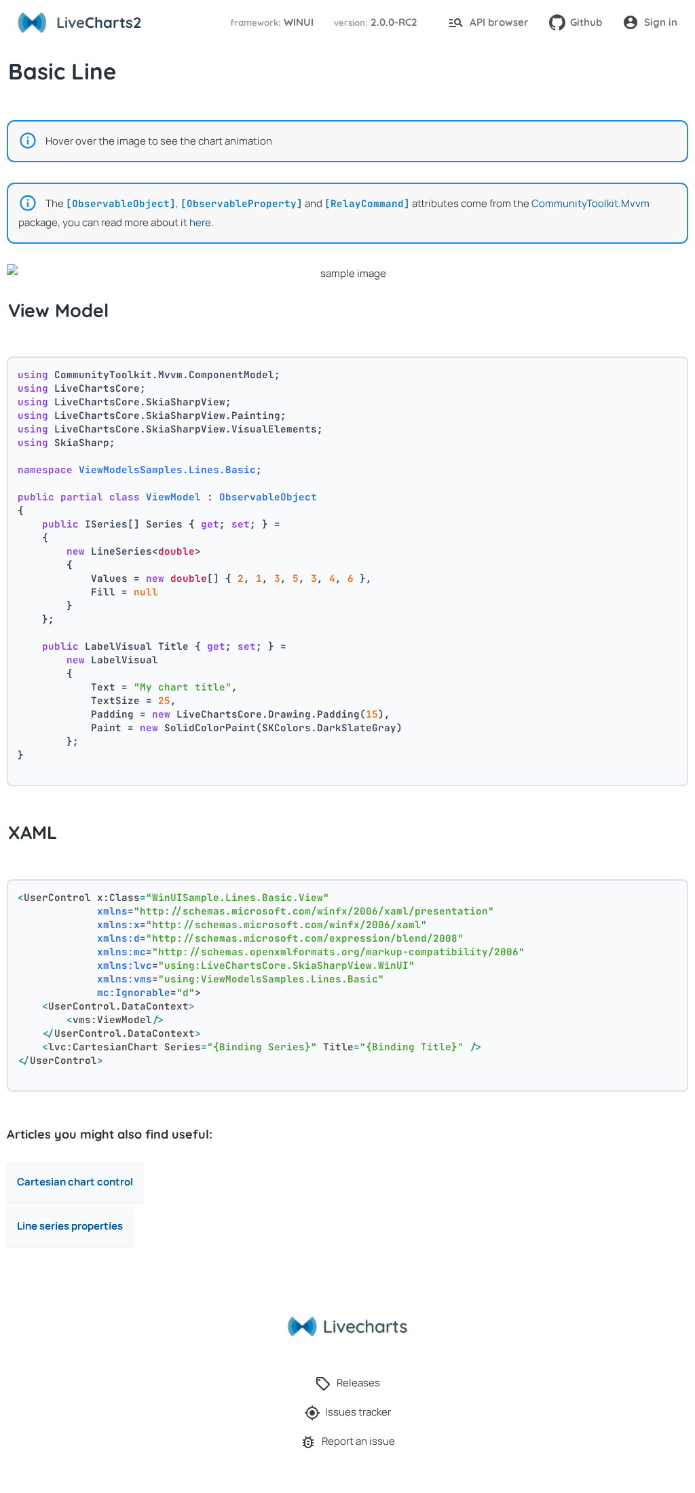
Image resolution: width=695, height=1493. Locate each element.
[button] (269, 22)
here (200, 222)
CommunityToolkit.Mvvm (590, 203)
